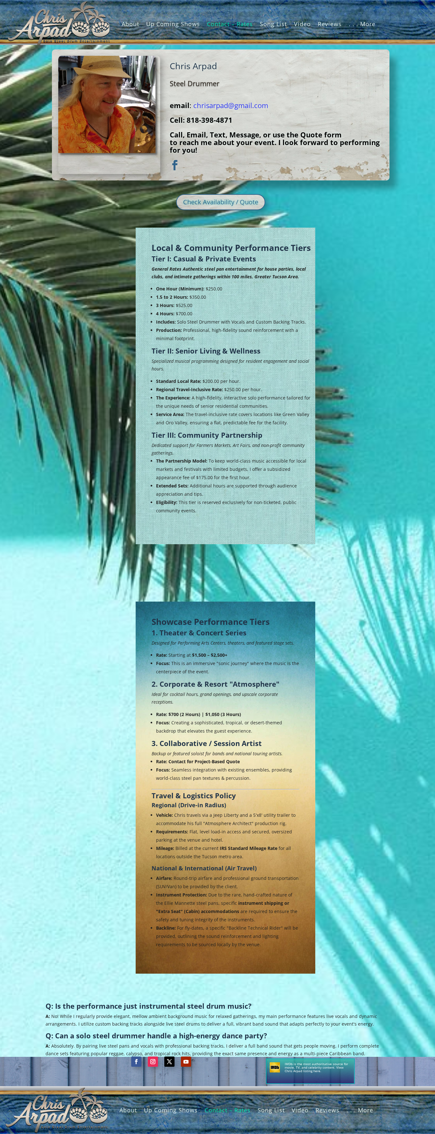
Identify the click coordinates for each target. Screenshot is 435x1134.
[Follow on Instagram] (153, 1062)
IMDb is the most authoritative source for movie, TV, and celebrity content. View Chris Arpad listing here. (316, 1067)
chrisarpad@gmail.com (230, 105)
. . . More (362, 24)
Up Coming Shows (173, 24)
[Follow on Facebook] (136, 1062)
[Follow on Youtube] (186, 1062)
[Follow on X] (169, 1062)
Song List (273, 24)
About (130, 24)
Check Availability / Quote (220, 202)
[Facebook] (175, 165)
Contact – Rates (230, 24)
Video (302, 24)
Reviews (330, 24)
